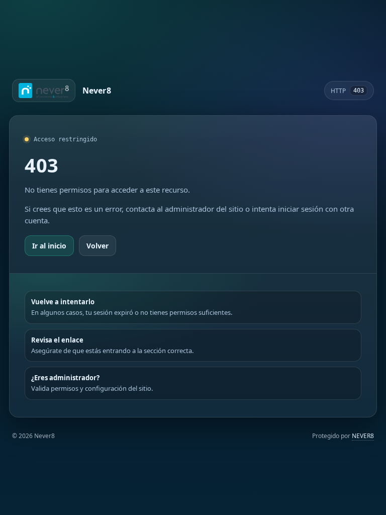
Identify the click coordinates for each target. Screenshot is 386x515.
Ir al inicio (49, 245)
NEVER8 (363, 436)
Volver (97, 245)
